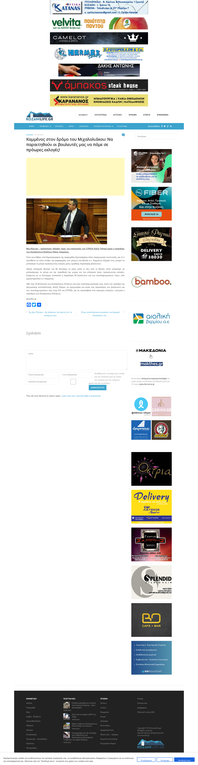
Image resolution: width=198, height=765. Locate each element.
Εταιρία (146, 114)
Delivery (103, 703)
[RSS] (170, 126)
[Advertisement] (75, 177)
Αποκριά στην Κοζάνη (102, 126)
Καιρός (71, 126)
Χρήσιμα (133, 114)
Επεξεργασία (146, 760)
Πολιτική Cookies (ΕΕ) (145, 712)
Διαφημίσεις (142, 707)
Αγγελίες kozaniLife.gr (109, 739)
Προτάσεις (59, 126)
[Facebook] (161, 126)
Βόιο (28, 712)
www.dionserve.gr (146, 384)
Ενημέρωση (44, 126)
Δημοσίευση (97, 387)
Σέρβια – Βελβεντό (33, 716)
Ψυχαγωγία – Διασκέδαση (36, 739)
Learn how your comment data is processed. (81, 396)
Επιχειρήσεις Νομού (108, 743)
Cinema (103, 707)
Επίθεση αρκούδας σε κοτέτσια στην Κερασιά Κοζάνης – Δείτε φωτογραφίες (84, 705)
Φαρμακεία (104, 712)
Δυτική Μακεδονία (33, 721)
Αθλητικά (29, 725)
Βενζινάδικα (105, 725)
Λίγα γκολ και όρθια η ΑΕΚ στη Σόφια (84, 715)
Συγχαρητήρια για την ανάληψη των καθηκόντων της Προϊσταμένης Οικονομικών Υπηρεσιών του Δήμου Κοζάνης (79, 736)
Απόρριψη (165, 760)
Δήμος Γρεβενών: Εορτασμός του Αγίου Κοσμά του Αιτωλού (84, 724)
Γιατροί (103, 716)
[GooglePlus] (167, 126)
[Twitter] (164, 126)
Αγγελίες (117, 114)
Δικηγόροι (104, 721)
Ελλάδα (29, 135)
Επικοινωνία (162, 114)
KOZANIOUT (83, 114)
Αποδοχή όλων (184, 760)
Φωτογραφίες (31, 748)
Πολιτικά (29, 730)
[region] (99, 759)
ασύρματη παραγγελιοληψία (154, 378)
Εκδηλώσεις (83, 126)
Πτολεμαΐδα (30, 707)
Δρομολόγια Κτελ (107, 730)
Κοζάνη (29, 703)
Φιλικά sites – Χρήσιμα (109, 734)
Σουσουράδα (101, 114)
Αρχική (31, 126)
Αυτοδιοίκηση (31, 734)
